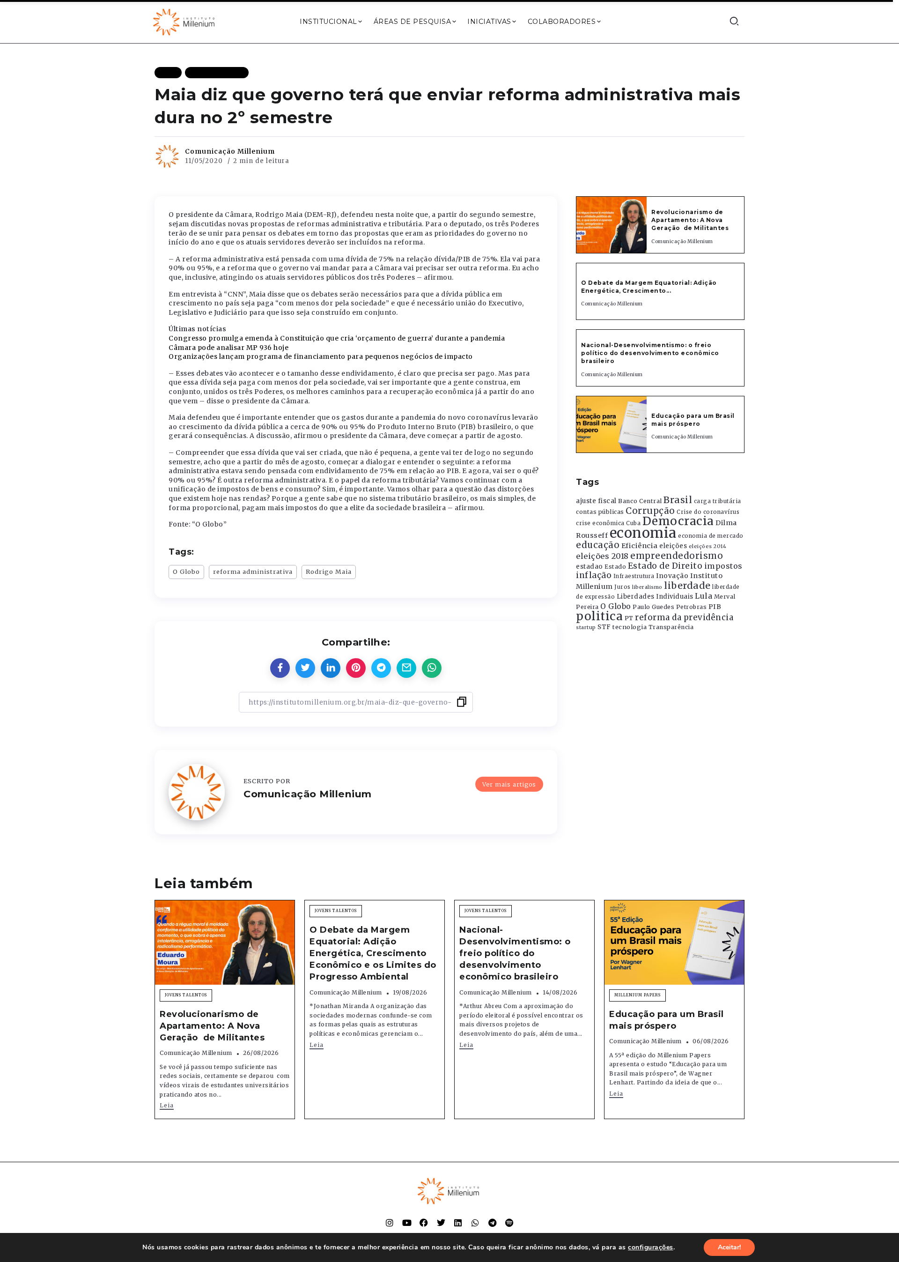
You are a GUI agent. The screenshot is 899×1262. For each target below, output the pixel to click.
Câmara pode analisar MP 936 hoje (228, 347)
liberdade (687, 585)
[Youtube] (406, 1222)
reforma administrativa (253, 571)
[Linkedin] (458, 1222)
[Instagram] (389, 1222)
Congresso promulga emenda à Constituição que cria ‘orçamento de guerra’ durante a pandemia (337, 338)
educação (597, 545)
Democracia (678, 521)
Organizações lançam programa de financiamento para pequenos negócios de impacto (321, 356)
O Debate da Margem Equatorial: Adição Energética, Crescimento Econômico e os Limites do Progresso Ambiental (372, 953)
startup (586, 627)
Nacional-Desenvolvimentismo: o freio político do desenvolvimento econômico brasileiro (650, 352)
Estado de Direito (665, 566)
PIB (715, 606)
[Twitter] (441, 1222)
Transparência (671, 627)
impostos (723, 566)
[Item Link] (611, 225)
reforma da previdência (684, 617)
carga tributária (717, 501)
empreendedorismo (676, 555)
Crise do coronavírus (708, 512)
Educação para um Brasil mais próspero (693, 419)
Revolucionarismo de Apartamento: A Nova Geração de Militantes (690, 219)
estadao (589, 567)
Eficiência (639, 546)
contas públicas (600, 511)
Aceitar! (729, 1247)
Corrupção (650, 510)
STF (604, 627)
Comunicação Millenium (230, 151)
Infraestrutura (634, 576)
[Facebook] (423, 1222)
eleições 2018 (602, 556)
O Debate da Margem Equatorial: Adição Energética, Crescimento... (649, 286)
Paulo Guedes (653, 606)
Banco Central (640, 501)
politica (599, 616)
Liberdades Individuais (655, 597)
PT (629, 618)
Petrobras (691, 606)
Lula (703, 596)
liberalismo (647, 587)
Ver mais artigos (509, 784)
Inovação (672, 576)
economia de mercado (711, 536)
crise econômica (600, 523)
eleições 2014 (708, 546)
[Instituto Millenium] (185, 21)
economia (643, 533)
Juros (622, 587)
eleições (673, 546)
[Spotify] (509, 1222)
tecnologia (629, 627)
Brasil (677, 499)
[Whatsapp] (475, 1222)
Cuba (633, 523)
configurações (650, 1247)
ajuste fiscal (596, 501)
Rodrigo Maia (329, 571)
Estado (615, 566)
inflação (594, 575)
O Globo (186, 571)
